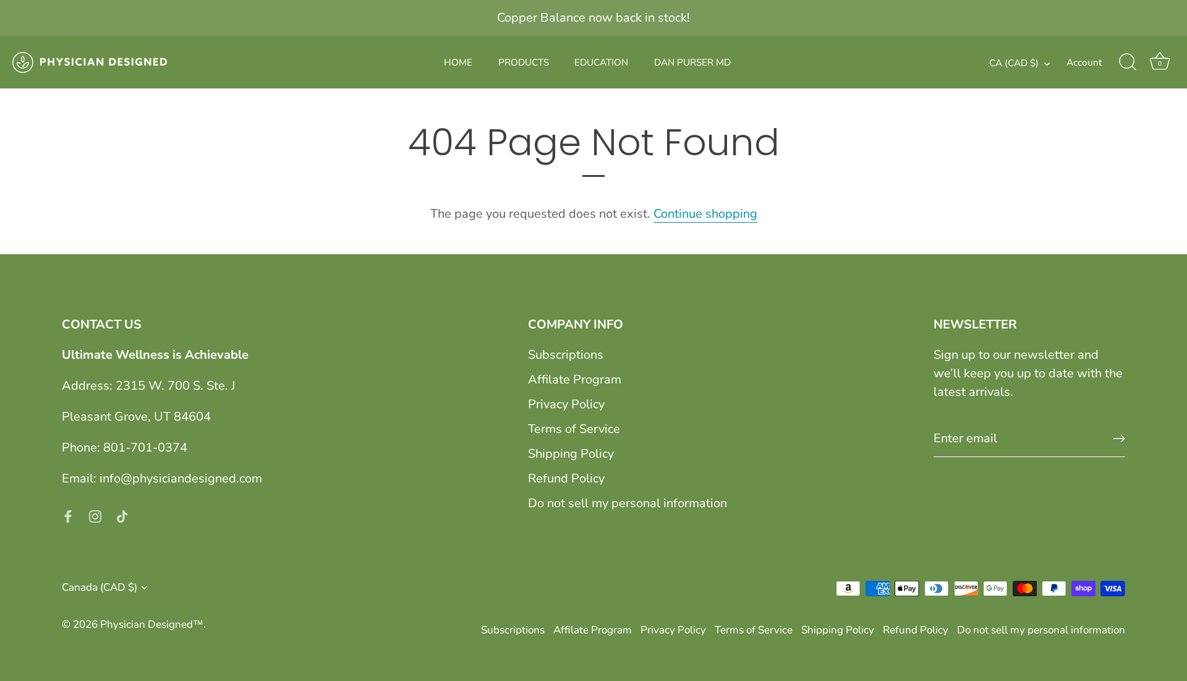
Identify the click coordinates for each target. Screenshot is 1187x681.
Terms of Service (574, 429)
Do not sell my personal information (627, 503)
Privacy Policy (566, 404)
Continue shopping (705, 213)
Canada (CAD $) (99, 587)
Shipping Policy (571, 453)
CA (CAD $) (1014, 63)
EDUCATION (601, 62)
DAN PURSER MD (692, 62)
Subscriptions (565, 354)
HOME (458, 62)
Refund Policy (566, 478)
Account (1084, 62)
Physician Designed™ (151, 624)
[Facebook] (68, 515)
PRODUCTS (523, 62)
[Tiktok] (122, 515)
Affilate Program (574, 379)
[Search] (1127, 62)
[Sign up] (1119, 438)
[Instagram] (95, 515)
